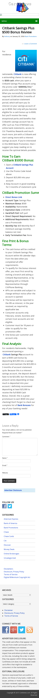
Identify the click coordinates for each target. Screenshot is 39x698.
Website (5, 473)
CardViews (19, 7)
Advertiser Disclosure (13, 490)
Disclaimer (8, 610)
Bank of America (10, 523)
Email (4, 465)
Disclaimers (8, 569)
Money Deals (9, 549)
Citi (5, 540)
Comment (6, 436)
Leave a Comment (30, 44)
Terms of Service (10, 574)
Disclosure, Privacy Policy (14, 571)
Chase (6, 532)
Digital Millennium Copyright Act (17, 577)
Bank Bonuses (24, 405)
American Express (11, 519)
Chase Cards (9, 536)
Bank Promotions (31, 36)
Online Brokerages (11, 553)
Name (5, 458)
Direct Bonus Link (13, 197)
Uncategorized (10, 558)
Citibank (17, 74)
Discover (7, 545)
